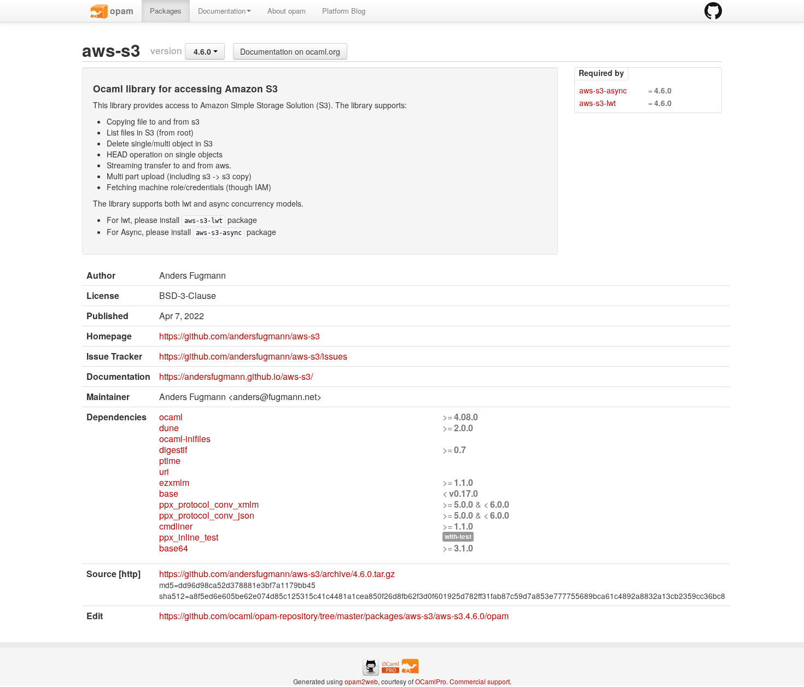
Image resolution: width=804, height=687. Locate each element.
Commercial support (480, 681)
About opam (286, 10)
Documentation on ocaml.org (290, 51)
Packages (166, 10)
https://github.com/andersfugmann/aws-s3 (239, 336)
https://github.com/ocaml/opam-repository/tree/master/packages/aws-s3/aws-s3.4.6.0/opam (334, 615)
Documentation (222, 10)
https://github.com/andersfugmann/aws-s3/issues (253, 356)
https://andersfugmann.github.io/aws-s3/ (236, 376)
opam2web (361, 681)
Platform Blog (343, 10)
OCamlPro (430, 681)
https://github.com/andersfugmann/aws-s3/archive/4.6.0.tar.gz (277, 573)
